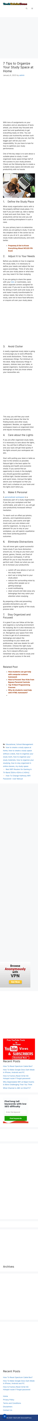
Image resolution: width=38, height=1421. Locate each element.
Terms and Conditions (12, 1403)
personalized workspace (15, 497)
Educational (10, 744)
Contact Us (7, 1410)
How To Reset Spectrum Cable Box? (18, 1066)
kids (12, 282)
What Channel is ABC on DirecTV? (17, 1088)
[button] (26, 9)
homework (12, 677)
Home (5, 1396)
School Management (24, 744)
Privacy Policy (8, 1400)
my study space (22, 766)
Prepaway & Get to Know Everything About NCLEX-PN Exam (20, 248)
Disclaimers (7, 1407)
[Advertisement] (19, 38)
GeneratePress (26, 1418)
